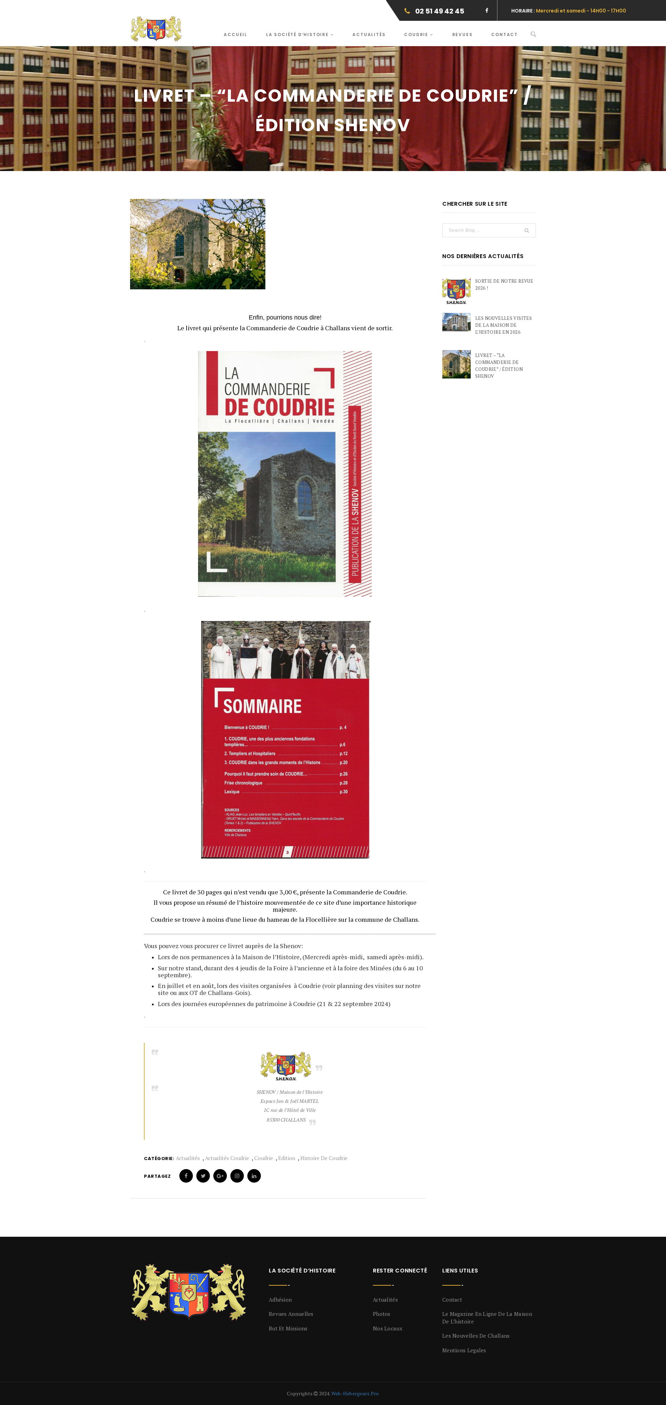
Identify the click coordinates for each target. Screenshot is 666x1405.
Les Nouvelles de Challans (476, 1335)
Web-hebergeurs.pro (355, 1393)
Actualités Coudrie (227, 1158)
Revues (462, 34)
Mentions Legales (464, 1350)
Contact (504, 34)
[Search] (533, 34)
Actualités (368, 34)
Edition (286, 1158)
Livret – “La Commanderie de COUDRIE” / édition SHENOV (499, 365)
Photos (382, 1313)
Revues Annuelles (291, 1313)
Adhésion (280, 1299)
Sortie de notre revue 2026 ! (504, 284)
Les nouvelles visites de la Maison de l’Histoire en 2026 (503, 325)
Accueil (235, 34)
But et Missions (288, 1328)
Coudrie (417, 34)
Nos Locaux (387, 1328)
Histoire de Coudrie (324, 1158)
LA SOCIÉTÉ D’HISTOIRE (298, 34)
